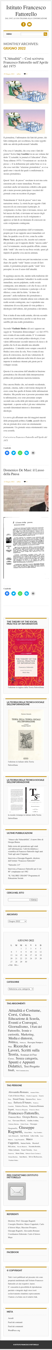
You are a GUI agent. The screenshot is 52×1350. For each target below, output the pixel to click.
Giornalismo (18, 1026)
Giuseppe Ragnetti (21, 1129)
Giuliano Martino (13, 1124)
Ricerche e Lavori (19, 1048)
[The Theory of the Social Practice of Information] (26, 657)
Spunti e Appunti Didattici (21, 1063)
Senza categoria (26, 1058)
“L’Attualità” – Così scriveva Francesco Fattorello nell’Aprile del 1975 (25, 62)
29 (21, 961)
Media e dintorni (20, 1038)
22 (21, 958)
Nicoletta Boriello (34, 1146)
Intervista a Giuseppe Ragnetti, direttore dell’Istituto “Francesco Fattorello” (24, 859)
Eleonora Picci (30, 1099)
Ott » (16, 965)
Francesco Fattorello (23, 1112)
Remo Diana (20, 1153)
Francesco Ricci (14, 1117)
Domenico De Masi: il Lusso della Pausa (23, 472)
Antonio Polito (34, 1092)
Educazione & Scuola (23, 1018)
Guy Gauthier (38, 1132)
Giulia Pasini (24, 1124)
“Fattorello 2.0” (14, 865)
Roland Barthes (13, 1157)
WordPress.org (14, 1330)
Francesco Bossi (34, 1110)
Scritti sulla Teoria (24, 1052)
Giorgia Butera (29, 1116)
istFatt (19, 74)
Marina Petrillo (26, 1143)
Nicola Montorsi (22, 1147)
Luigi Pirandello (19, 1140)
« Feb (10, 965)
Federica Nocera (21, 1106)
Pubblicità (23, 1043)
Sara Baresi (23, 1157)
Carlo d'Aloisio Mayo (16, 1095)
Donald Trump (18, 1099)
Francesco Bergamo (22, 1110)
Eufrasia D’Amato (22, 1102)
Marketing (27, 1034)
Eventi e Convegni (22, 1022)
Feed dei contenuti (15, 1322)
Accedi (10, 1318)
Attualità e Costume (24, 1010)
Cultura (24, 1014)
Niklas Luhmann (13, 1150)
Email (29, 24)
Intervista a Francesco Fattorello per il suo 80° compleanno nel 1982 (24, 870)
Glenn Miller (28, 1132)
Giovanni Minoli (19, 1120)
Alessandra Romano (18, 1092)
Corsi (12, 1014)
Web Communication (22, 1070)
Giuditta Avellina (32, 1120)
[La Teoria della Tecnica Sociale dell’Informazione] (26, 734)
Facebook (23, 24)
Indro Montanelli (13, 1136)
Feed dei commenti (15, 1326)
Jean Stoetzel (24, 1136)
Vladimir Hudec (13, 1160)
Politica (13, 1042)
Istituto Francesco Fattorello (26, 10)
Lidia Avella (34, 1136)
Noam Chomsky (26, 1150)
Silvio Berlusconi (35, 1156)
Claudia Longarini (31, 1096)
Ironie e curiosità (19, 1032)
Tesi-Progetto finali (24, 1068)
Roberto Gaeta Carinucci (33, 1153)
